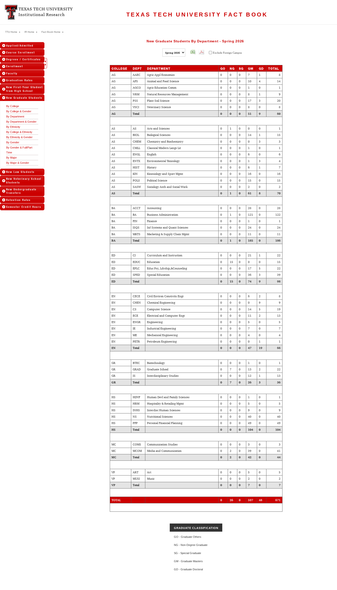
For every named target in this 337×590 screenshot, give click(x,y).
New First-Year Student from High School (24, 88)
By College (12, 106)
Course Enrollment (20, 52)
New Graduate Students (24, 97)
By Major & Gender (17, 162)
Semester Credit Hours (23, 207)
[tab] (22, 45)
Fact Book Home (50, 32)
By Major (11, 157)
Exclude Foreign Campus (227, 52)
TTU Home (11, 32)
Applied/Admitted (20, 45)
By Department (15, 116)
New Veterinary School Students (23, 180)
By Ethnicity (13, 126)
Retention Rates (18, 200)
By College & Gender (18, 111)
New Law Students (20, 172)
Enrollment (14, 66)
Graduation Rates (19, 80)
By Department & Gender (21, 121)
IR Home (29, 32)
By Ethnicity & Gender (19, 137)
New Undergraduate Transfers (21, 191)
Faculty (12, 73)
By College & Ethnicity (19, 132)
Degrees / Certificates (23, 59)
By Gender (12, 142)
